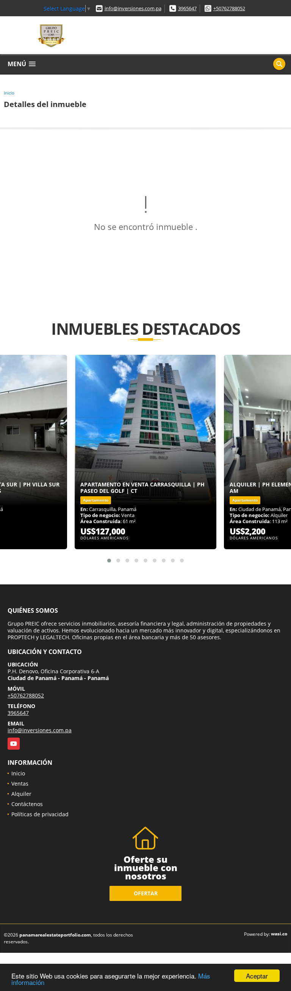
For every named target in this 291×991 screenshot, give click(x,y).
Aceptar (257, 975)
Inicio (9, 93)
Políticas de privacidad (40, 814)
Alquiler (21, 793)
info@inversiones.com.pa (133, 8)
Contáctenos (27, 804)
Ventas (19, 783)
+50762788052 (229, 8)
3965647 (187, 8)
